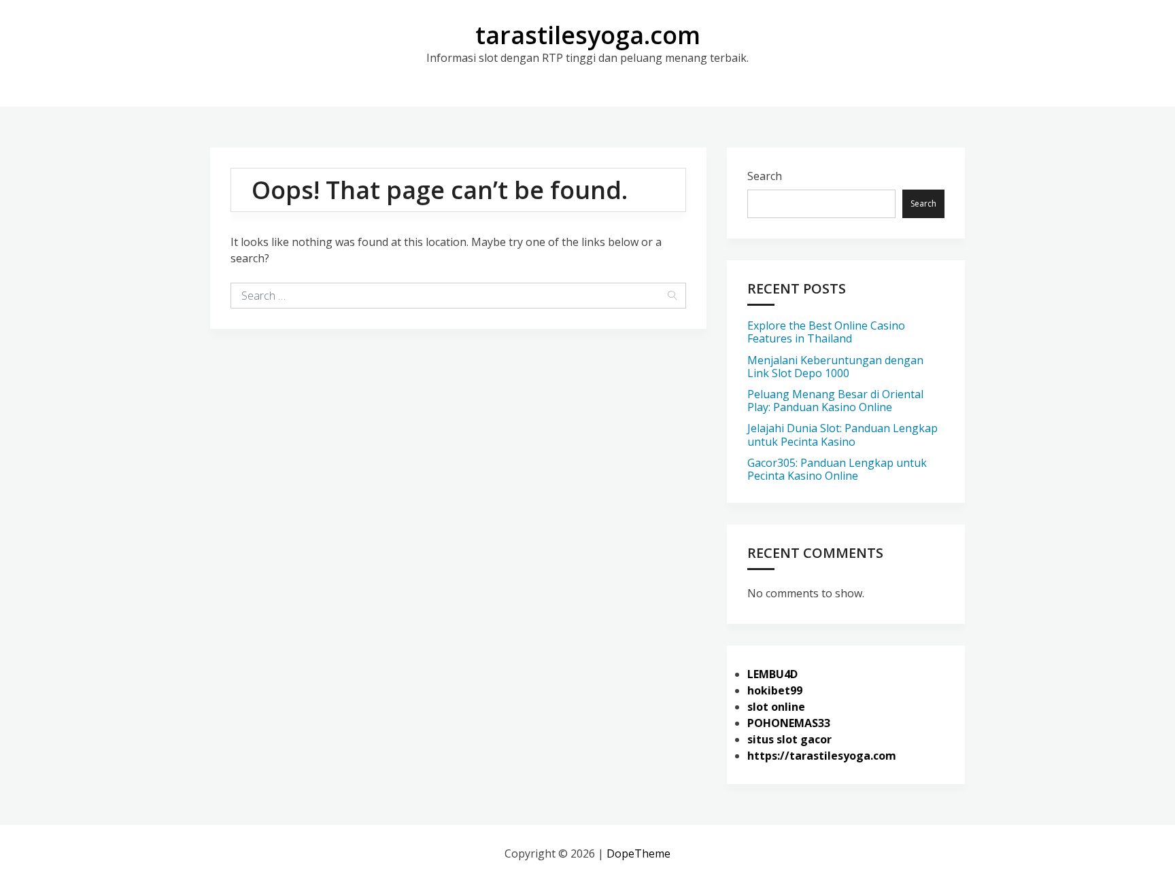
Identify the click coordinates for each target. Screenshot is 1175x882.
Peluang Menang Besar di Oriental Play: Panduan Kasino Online (835, 400)
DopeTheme (638, 853)
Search (764, 176)
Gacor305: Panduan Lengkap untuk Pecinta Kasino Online (837, 469)
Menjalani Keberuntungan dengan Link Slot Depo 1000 (835, 367)
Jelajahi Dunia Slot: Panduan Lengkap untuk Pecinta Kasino (842, 434)
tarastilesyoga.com (587, 35)
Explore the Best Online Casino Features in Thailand (826, 332)
